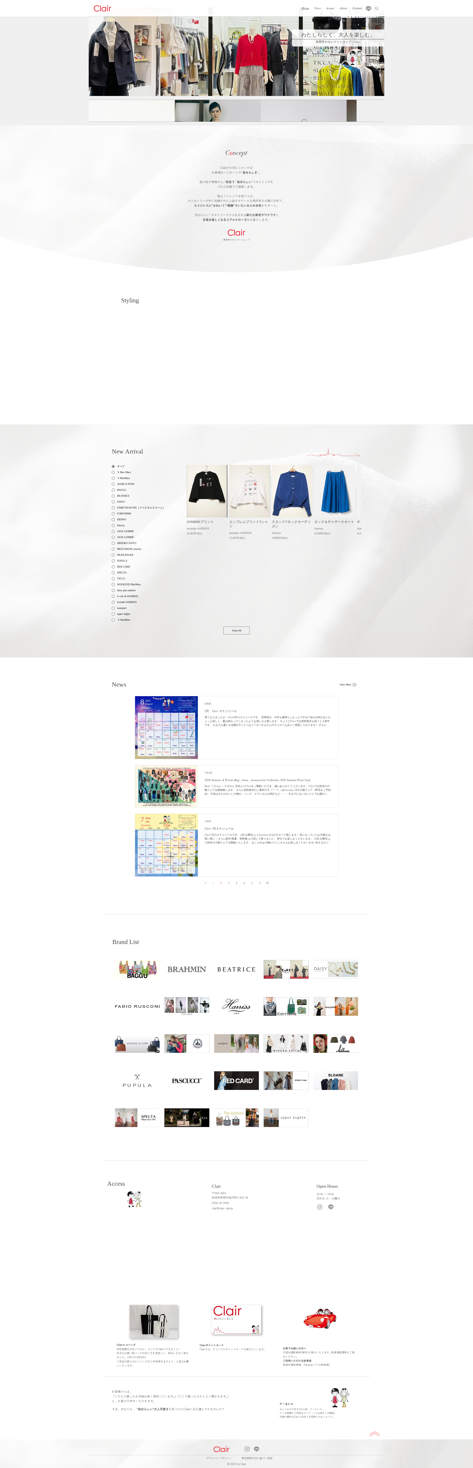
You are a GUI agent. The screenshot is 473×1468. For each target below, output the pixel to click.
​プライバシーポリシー (219, 1458)
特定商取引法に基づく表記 (257, 1458)
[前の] (98, 52)
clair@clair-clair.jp (222, 1208)
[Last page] (267, 883)
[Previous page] (213, 883)
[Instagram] (320, 1207)
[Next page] (259, 883)
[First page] (205, 883)
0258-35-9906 (220, 1203)
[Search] (377, 8)
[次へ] (375, 52)
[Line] (368, 8)
